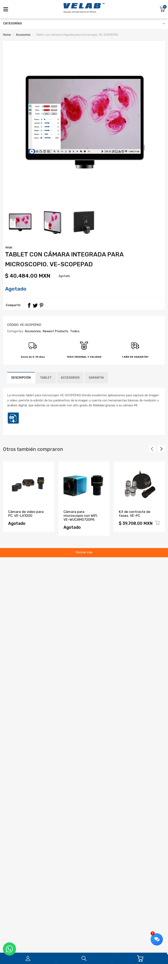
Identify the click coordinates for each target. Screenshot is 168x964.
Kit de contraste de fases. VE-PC (134, 514)
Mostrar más (84, 552)
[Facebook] (29, 305)
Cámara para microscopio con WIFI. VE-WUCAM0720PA (81, 515)
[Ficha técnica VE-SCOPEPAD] (13, 423)
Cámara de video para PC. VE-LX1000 (26, 514)
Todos (74, 331)
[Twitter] (35, 305)
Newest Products (55, 331)
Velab (8, 247)
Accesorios (32, 331)
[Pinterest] (41, 305)
